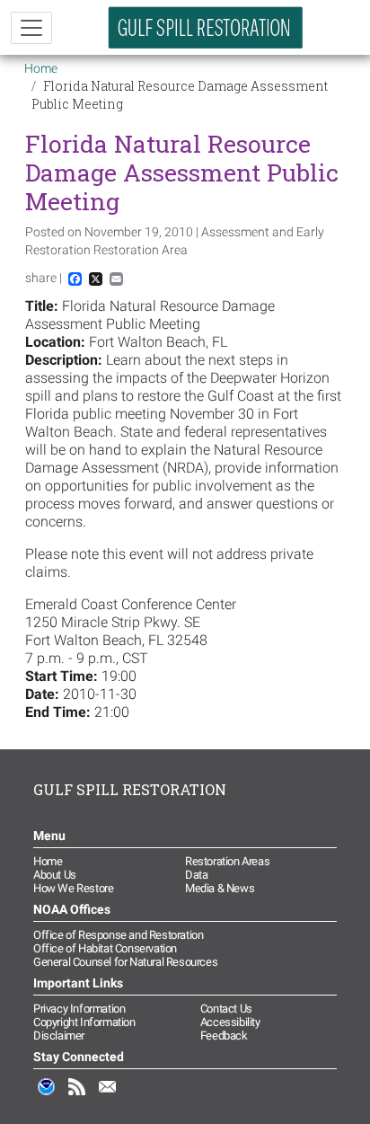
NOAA (47, 1096)
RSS (77, 1096)
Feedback (224, 1035)
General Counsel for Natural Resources (125, 962)
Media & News (219, 888)
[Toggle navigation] (31, 28)
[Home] (205, 27)
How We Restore (73, 888)
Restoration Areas (227, 861)
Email (108, 1096)
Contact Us (226, 1008)
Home (40, 68)
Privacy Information (79, 1008)
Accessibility (230, 1022)
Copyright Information (84, 1022)
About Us (54, 874)
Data (196, 874)
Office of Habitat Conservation (105, 948)
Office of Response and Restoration (118, 935)
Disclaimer (58, 1035)
